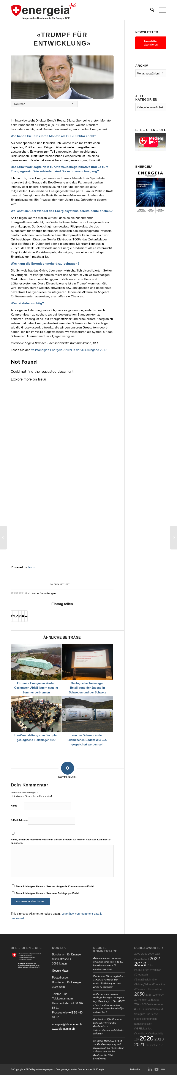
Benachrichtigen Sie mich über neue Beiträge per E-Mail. (48, 893)
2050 (139, 994)
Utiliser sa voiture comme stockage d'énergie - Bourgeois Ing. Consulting (108, 997)
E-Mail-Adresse (19, 820)
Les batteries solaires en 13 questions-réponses (108, 965)
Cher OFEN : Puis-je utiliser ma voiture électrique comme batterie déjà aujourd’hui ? (108, 1006)
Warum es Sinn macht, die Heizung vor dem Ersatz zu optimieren (107, 983)
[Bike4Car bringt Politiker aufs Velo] (3, 537)
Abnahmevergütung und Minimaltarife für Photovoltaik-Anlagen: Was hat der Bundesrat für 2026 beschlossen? (108, 1051)
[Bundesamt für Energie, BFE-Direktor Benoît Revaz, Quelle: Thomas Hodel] (62, 77)
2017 (159, 1045)
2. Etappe (154, 999)
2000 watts (140, 953)
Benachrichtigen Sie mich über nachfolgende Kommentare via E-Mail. (55, 886)
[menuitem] (150, 10)
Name (14, 805)
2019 (140, 964)
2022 (155, 958)
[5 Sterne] (22, 593)
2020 (146, 1038)
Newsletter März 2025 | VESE (107, 1040)
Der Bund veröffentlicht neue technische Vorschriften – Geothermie (107, 1022)
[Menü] (160, 10)
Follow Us (135, 1069)
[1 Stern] (12, 593)
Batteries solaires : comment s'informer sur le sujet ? (107, 959)
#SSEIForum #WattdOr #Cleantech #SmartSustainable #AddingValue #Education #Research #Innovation (149, 979)
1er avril (150, 1045)
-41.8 (150, 964)
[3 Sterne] (17, 593)
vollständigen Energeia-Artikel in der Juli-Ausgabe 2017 (69, 350)
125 (136, 1039)
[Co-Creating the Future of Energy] (173, 537)
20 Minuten (140, 999)
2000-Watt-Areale (152, 1004)
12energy (158, 994)
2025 (137, 1004)
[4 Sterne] (20, 593)
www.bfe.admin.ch (63, 1028)
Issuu (31, 567)
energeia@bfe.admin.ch (67, 1024)
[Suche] (150, 10)
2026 (148, 994)
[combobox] (44, 104)
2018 (159, 1039)
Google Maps (60, 970)
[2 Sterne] (14, 593)
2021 (139, 1044)
